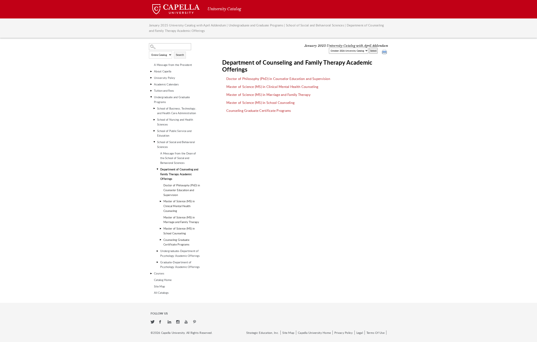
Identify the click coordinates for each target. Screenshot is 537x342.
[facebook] (161, 322)
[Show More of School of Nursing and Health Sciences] (154, 119)
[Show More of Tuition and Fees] (151, 91)
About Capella (162, 71)
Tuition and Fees (164, 91)
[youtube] (187, 322)
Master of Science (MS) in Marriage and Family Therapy (181, 219)
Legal (359, 332)
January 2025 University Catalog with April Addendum (187, 25)
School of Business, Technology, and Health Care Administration (176, 111)
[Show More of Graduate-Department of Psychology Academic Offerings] (157, 262)
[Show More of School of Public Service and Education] (154, 131)
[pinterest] (195, 322)
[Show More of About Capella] (151, 71)
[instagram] (178, 322)
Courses (159, 273)
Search (180, 55)
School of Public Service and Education (174, 133)
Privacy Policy (343, 332)
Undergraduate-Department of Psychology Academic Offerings (180, 253)
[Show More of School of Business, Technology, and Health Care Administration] (154, 108)
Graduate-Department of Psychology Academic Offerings (180, 264)
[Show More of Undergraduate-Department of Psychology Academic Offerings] (157, 251)
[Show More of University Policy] (151, 78)
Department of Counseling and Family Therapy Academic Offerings (179, 174)
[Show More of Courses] (151, 273)
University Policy (164, 78)
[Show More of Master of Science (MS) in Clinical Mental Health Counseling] (160, 201)
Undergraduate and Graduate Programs (256, 25)
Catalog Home (163, 280)
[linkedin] (170, 322)
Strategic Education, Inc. (262, 332)
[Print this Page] (385, 53)
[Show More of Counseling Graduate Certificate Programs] (160, 240)
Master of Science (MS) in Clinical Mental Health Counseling (179, 206)
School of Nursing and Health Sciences (175, 122)
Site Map (159, 286)
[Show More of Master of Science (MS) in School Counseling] (160, 228)
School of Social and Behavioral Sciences (315, 25)
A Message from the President (173, 65)
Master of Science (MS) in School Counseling (179, 231)
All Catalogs (161, 293)
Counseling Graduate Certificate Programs (176, 242)
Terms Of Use (375, 332)
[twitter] (153, 322)
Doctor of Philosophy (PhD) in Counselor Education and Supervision (181, 190)
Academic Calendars (166, 84)
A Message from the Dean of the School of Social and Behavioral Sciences (178, 158)
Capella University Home (314, 332)
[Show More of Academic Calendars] (151, 84)
